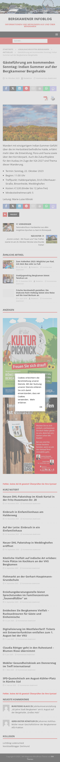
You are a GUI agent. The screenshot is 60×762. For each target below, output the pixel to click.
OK (40, 407)
